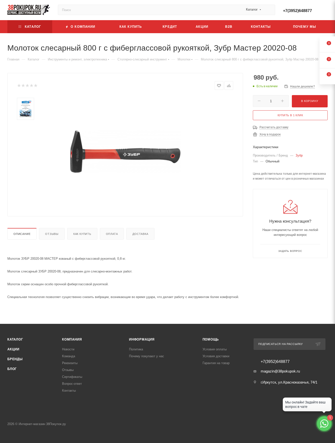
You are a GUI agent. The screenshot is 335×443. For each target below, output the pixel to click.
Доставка (140, 233)
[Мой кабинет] (325, 11)
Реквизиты (69, 363)
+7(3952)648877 (297, 11)
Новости (68, 349)
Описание (21, 233)
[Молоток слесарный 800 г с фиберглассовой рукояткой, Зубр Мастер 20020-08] (125, 151)
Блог (12, 369)
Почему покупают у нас (146, 356)
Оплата (112, 233)
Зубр (299, 155)
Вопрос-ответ (72, 384)
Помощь (211, 339)
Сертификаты (72, 377)
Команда (68, 356)
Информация (142, 339)
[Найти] (269, 10)
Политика (136, 349)
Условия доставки (216, 356)
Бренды (15, 359)
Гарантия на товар (216, 363)
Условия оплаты (215, 349)
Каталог (15, 339)
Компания (72, 339)
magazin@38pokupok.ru (280, 371)
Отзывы (52, 233)
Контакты (69, 390)
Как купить (82, 233)
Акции (13, 349)
